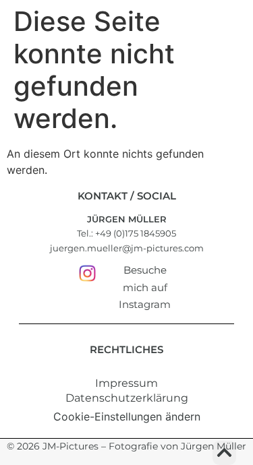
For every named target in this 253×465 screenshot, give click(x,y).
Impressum (126, 383)
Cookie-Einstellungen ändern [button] (126, 416)
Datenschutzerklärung (126, 398)
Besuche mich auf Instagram (145, 287)
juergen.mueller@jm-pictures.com (127, 248)
